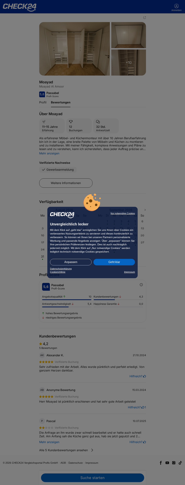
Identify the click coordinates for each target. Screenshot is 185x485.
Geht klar (114, 262)
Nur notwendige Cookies (123, 213)
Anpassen (70, 262)
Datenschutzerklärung (61, 269)
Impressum (129, 272)
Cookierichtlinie (57, 272)
